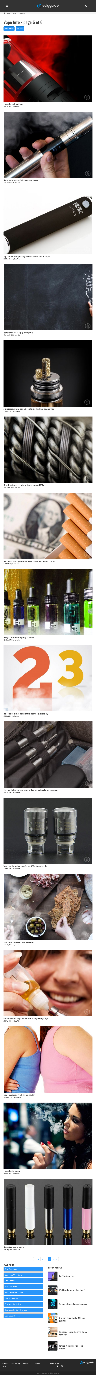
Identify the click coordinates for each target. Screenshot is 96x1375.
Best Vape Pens (11, 1281)
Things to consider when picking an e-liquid (19, 637)
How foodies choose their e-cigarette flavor (19, 942)
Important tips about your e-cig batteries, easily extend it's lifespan (27, 256)
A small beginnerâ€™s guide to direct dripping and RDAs (24, 485)
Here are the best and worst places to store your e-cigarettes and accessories (31, 790)
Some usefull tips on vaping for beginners (18, 332)
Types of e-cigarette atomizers (14, 1247)
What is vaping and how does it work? (72, 1290)
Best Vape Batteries (13, 1304)
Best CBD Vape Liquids (14, 1292)
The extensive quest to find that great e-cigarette (21, 180)
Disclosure (26, 1363)
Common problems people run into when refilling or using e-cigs (26, 1018)
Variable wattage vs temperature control (73, 1304)
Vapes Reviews (9, 28)
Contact (4, 1366)
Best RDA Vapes (11, 1298)
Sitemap (4, 1363)
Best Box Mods (11, 1269)
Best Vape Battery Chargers (16, 1310)
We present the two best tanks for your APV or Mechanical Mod (25, 866)
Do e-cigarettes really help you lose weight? (19, 1094)
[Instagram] (62, 1366)
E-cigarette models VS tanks (13, 104)
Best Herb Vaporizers (13, 1275)
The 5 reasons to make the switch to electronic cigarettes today (26, 713)
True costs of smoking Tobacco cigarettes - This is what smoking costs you (29, 561)
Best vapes (20, 28)
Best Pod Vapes (11, 1287)
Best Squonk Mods (12, 1316)
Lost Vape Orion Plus (66, 1276)
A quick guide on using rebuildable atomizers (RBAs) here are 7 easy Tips (29, 408)
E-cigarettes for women (12, 1171)
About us (37, 1363)
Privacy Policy (15, 1363)
